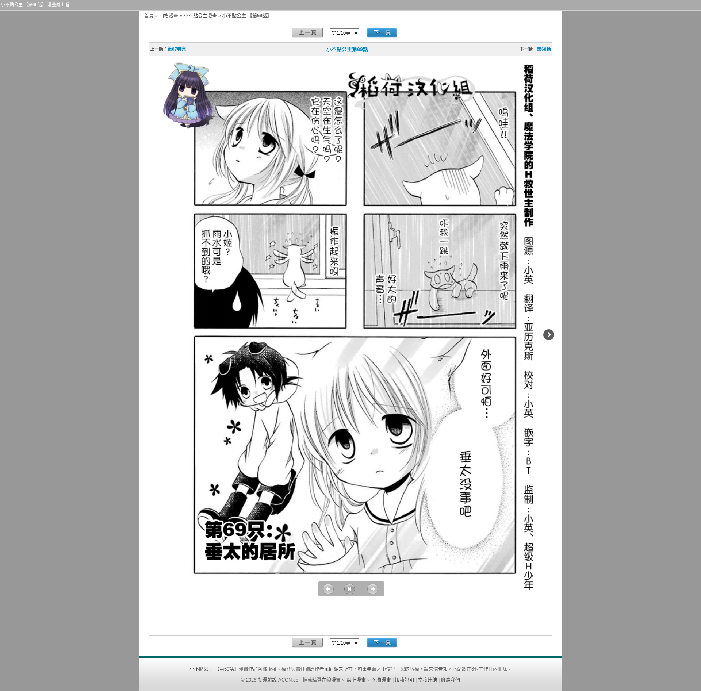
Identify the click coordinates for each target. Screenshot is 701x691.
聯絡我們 (450, 680)
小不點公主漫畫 (200, 15)
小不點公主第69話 (347, 49)
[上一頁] (307, 33)
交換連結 (427, 680)
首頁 (149, 15)
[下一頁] (382, 33)
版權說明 (404, 680)
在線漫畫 (331, 680)
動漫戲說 (267, 680)
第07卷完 (177, 49)
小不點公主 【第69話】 (214, 669)
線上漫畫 (356, 680)
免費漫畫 (381, 680)
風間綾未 (333, 669)
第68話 (544, 49)
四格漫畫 (168, 15)
